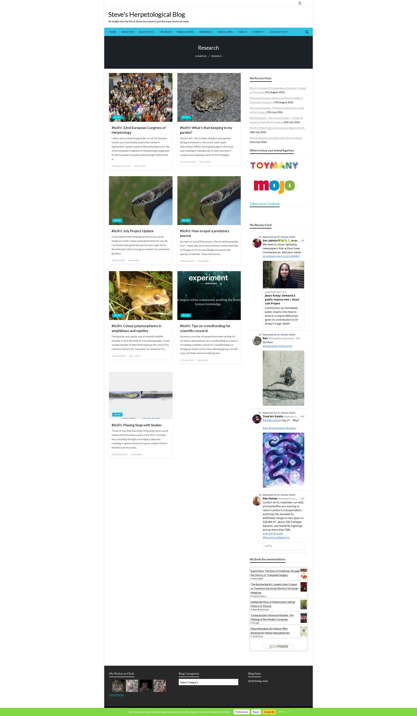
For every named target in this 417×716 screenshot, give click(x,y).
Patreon (165, 31)
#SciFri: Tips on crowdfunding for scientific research (205, 328)
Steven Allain (140, 166)
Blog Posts (146, 31)
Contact (258, 31)
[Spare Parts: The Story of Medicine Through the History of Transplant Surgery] (304, 573)
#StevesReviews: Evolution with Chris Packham (276, 137)
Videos (242, 31)
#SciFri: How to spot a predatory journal (204, 233)
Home (112, 31)
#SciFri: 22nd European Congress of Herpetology (139, 130)
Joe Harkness (258, 636)
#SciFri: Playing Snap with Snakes (137, 425)
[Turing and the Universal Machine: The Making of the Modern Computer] (304, 617)
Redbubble (205, 31)
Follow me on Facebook (265, 203)
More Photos (116, 694)
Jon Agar (256, 623)
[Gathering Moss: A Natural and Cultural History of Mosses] (304, 604)
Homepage (201, 56)
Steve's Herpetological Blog (146, 14)
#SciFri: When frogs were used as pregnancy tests (277, 127)
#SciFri (117, 117)
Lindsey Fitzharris (259, 596)
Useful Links (225, 31)
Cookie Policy (279, 31)
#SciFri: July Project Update (133, 231)
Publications (185, 31)
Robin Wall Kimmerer (261, 609)
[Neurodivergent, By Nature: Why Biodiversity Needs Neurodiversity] (304, 631)
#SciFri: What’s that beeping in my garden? (206, 130)
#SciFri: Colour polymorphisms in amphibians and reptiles (136, 328)
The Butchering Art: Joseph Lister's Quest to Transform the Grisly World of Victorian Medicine (274, 588)
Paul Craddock (258, 578)
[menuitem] (113, 32)
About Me (128, 31)
